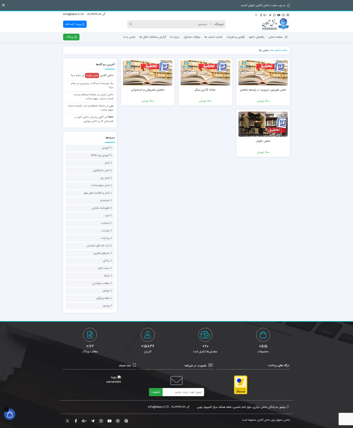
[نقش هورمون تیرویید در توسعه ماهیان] (263, 73)
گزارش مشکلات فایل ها (153, 37)
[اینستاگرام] (274, 14)
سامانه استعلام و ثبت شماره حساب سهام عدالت (93, 96)
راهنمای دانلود (257, 37)
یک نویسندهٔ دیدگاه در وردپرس (96, 83)
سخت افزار (103, 268)
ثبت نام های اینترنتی (98, 245)
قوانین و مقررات (236, 37)
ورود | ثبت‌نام (74, 24)
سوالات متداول (192, 37)
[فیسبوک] (261, 14)
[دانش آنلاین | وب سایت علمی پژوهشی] (275, 24)
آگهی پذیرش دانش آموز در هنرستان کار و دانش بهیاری (93, 119)
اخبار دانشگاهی (101, 170)
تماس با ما (129, 37)
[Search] (131, 24)
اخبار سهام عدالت (100, 185)
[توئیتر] (256, 14)
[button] (3, 5)
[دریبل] (283, 14)
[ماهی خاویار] (263, 124)
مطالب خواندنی (101, 283)
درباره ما (175, 37)
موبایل (106, 290)
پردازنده (105, 238)
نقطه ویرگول (102, 298)
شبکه (106, 276)
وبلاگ (70, 37)
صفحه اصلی (276, 37)
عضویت (155, 392)
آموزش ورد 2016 (100, 155)
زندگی (106, 260)
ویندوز (106, 306)
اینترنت (105, 230)
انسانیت (105, 223)
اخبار (107, 163)
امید (107, 215)
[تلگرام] (269, 14)
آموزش (105, 148)
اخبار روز (105, 178)
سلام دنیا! (76, 75)
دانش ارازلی (106, 94)
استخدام (104, 200)
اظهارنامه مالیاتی (100, 208)
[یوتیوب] (278, 14)
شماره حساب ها (213, 37)
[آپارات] (287, 14)
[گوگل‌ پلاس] (265, 14)
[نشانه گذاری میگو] (205, 73)
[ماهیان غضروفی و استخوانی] (147, 73)
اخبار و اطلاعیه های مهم (96, 193)
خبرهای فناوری (101, 253)
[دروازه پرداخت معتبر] (240, 385)
